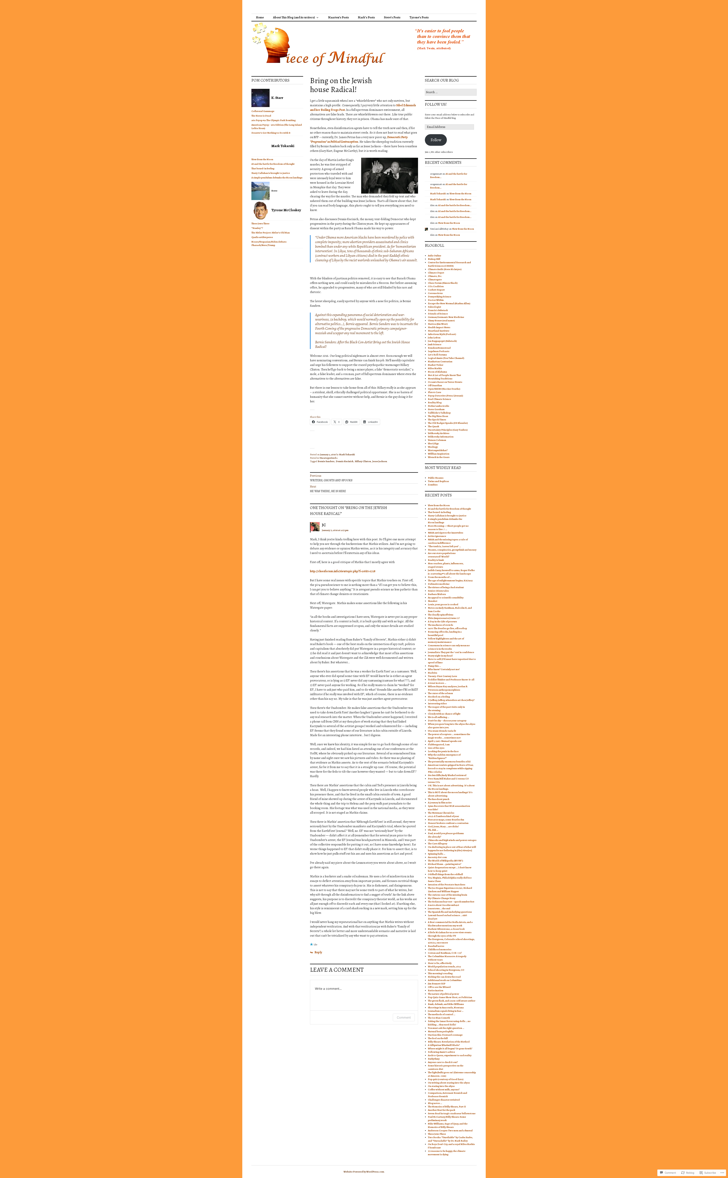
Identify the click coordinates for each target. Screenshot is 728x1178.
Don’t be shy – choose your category (447, 720)
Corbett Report (436, 289)
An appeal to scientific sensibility (446, 597)
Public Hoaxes (435, 477)
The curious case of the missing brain (447, 894)
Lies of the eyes (436, 747)
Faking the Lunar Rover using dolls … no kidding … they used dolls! (449, 1023)
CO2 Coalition (436, 286)
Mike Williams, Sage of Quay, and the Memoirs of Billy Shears (448, 1125)
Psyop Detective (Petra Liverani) (445, 395)
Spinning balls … (436, 853)
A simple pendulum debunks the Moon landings (276, 177)
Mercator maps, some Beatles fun (446, 819)
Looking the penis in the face (443, 751)
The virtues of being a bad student (446, 587)
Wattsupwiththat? (438, 450)
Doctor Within (436, 300)
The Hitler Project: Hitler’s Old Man (270, 232)
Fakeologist (434, 306)
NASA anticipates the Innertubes (445, 532)
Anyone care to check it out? (443, 1062)
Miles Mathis (435, 368)
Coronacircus (435, 293)
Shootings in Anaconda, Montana (446, 1007)
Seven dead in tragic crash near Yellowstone (451, 1113)
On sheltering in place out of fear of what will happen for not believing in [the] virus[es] (452, 848)
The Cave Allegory (437, 843)
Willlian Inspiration (438, 453)
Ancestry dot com (437, 857)
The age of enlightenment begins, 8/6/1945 (450, 580)
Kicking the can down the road (444, 976)
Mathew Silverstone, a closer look (446, 929)
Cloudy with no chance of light (444, 713)
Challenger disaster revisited (444, 1099)
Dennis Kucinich (344, 461)
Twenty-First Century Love (442, 676)
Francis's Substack (438, 310)
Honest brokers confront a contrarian (448, 823)
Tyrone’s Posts (419, 17)
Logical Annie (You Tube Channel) (446, 358)
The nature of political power (443, 993)
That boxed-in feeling (262, 168)
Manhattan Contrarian (440, 361)
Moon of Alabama (437, 371)
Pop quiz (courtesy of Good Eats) (445, 1079)
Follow (436, 140)
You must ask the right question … (446, 1028)
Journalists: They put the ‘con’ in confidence (451, 652)
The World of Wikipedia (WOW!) (445, 860)
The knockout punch (438, 799)
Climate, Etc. (435, 276)
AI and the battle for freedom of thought (273, 163)
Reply (318, 952)
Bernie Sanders (326, 461)
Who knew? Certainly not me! (444, 669)
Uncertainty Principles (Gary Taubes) (448, 429)
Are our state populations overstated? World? (442, 555)
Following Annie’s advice (441, 1052)
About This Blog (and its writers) (294, 17)
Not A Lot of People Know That (444, 375)
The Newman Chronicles (441, 812)
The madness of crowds (440, 624)
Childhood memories (439, 949)
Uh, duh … (433, 829)
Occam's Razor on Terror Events (445, 382)
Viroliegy (433, 446)
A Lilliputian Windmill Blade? (444, 1045)
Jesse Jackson (379, 461)
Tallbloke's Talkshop (439, 412)
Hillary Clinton (363, 461)
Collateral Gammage (262, 111)
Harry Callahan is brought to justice (270, 173)
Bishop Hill (434, 259)
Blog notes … (435, 1103)
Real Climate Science (439, 399)
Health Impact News (439, 327)
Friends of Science (438, 313)
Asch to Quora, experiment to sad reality (449, 1055)
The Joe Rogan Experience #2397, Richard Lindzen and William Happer (450, 889)
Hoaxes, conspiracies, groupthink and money (452, 549)
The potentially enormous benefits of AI (449, 761)
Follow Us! (436, 104)
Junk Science (434, 344)
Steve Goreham (436, 409)
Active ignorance (437, 536)
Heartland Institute (438, 330)
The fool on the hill (438, 1038)
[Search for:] (451, 92)
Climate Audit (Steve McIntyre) (444, 269)
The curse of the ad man (440, 693)
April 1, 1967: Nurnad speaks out (445, 741)
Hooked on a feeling (439, 696)
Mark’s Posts (366, 17)
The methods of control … (441, 1014)
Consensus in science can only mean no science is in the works (449, 647)
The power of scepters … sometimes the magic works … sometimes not (449, 736)
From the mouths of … (439, 577)
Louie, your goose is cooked (443, 604)
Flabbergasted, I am (439, 744)
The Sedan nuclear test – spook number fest (451, 901)
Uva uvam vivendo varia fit (442, 730)
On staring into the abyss (441, 1086)
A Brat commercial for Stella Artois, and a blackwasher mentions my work (450, 923)
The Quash (433, 426)
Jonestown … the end (439, 908)
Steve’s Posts (392, 17)
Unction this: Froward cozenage (445, 1034)
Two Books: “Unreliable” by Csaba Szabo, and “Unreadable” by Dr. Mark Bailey (450, 1139)
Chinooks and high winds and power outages (452, 840)
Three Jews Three (260, 223)
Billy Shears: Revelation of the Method (449, 1041)
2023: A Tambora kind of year (443, 816)
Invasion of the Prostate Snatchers (446, 884)
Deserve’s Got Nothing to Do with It (270, 132)
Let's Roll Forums (437, 354)
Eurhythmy (434, 1058)
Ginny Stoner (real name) (441, 320)
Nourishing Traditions (440, 378)
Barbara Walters (437, 594)
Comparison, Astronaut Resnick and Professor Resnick (447, 1094)
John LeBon (434, 337)
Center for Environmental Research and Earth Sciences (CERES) (449, 264)
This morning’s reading (440, 973)
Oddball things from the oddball (445, 874)
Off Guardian (435, 385)
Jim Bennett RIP (436, 983)
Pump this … (434, 665)
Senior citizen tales (438, 590)
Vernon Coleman (437, 440)
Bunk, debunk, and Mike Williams (446, 1004)
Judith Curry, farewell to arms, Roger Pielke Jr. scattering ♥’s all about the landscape (451, 572)
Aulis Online (434, 255)
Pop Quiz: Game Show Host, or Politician (450, 997)
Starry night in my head (440, 655)
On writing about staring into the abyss (449, 1082)
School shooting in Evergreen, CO (446, 970)
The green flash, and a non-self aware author (451, 1000)
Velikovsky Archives (438, 433)
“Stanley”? (257, 228)
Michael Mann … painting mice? (444, 864)
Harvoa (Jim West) (438, 323)
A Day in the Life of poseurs (442, 621)
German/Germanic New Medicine (446, 317)
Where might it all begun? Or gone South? (450, 1048)
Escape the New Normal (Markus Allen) (449, 303)
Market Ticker (435, 364)
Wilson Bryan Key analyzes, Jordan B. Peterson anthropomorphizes (448, 688)
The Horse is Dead (261, 115)
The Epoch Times (437, 419)
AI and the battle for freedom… (454, 205)
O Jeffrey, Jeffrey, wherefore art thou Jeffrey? (451, 700)
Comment (404, 1017)
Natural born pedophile (440, 1031)
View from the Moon (262, 159)
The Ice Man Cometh (439, 1017)
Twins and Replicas (438, 481)
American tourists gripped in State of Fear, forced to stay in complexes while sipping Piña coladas (450, 768)
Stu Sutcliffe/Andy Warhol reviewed (447, 775)
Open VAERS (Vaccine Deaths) (444, 388)
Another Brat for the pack (441, 1110)
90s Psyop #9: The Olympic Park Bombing (273, 120)
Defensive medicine (439, 583)
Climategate (435, 279)
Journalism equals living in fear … (445, 1011)
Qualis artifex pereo (262, 237)
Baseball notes (436, 946)
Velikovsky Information (440, 436)
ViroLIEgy (433, 443)
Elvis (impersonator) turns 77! (444, 618)
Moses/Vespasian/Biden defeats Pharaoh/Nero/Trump (268, 243)
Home (260, 17)
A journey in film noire (440, 802)
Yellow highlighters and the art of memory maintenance (446, 640)
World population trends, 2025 (444, 966)
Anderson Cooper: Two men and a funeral (450, 1130)
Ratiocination (435, 990)
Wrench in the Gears (439, 457)
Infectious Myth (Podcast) (442, 334)
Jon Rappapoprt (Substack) (442, 341)
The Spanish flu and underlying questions (450, 911)
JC (324, 525)
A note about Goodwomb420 (443, 905)
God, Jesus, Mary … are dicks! (443, 826)
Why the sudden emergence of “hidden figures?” (444, 756)
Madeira (432, 672)
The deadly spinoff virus (440, 614)
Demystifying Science (439, 296)
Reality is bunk (436, 560)
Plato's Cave (434, 392)
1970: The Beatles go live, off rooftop (447, 628)
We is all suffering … (438, 717)
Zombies (433, 484)
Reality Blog (435, 402)
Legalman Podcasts (438, 351)
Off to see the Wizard (439, 987)
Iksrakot (432, 601)
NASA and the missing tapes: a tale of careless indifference (448, 541)
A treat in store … (437, 683)
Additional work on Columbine (445, 980)
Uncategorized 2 (328, 457)
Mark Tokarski (347, 454)
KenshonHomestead (439, 347)
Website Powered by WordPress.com (364, 1171)
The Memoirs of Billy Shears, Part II (447, 1106)
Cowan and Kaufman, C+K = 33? (445, 952)
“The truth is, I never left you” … (444, 546)
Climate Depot (436, 272)
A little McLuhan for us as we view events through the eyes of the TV (449, 934)
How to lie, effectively (440, 963)
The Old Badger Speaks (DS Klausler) (448, 423)
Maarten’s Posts (338, 17)
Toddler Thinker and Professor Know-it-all (451, 679)
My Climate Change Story (441, 898)
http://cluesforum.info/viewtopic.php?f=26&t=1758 (342, 571)
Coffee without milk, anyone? (444, 1089)
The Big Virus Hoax (438, 416)
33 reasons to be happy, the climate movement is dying (446, 1152)
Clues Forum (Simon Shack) (442, 282)
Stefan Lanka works (438, 405)
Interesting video (437, 703)
